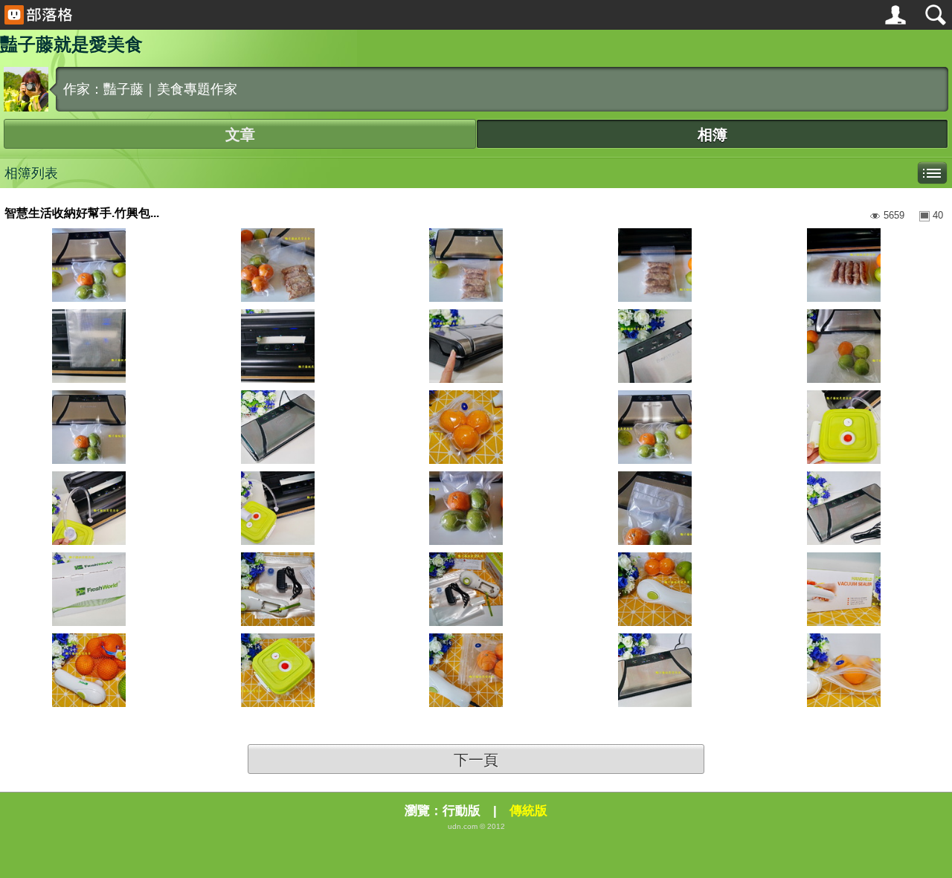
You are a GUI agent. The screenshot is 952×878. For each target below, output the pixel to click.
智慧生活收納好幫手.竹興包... (81, 213)
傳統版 (528, 811)
